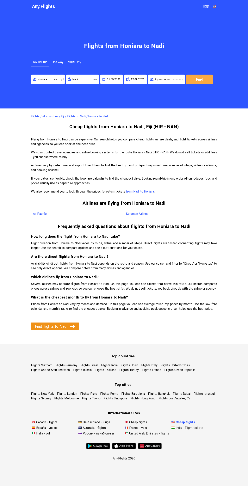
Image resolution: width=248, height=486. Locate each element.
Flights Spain (129, 365)
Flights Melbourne (66, 398)
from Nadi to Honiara (140, 191)
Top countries (123, 356)
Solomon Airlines (137, 214)
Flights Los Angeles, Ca (174, 398)
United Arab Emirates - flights (149, 433)
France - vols (138, 428)
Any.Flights (43, 6)
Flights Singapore (115, 398)
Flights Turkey (129, 370)
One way (57, 62)
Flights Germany (66, 365)
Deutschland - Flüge (96, 422)
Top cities (123, 384)
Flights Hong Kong (142, 398)
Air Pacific (40, 214)
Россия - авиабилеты (98, 433)
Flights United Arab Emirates (50, 370)
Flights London (67, 394)
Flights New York (42, 394)
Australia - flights (94, 428)
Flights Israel (89, 365)
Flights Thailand (105, 370)
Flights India (109, 365)
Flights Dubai (181, 394)
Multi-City (74, 62)
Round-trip (40, 62)
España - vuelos (47, 428)
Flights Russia (82, 370)
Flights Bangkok (159, 394)
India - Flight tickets (189, 428)
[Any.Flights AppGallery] (150, 448)
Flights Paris (88, 394)
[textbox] (48, 79)
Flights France (151, 370)
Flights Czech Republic (179, 370)
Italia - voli (43, 433)
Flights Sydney (41, 398)
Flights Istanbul (204, 394)
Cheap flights (138, 422)
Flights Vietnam (41, 365)
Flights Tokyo (91, 398)
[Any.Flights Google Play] (98, 448)
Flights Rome (109, 394)
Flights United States (175, 365)
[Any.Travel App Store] (124, 448)
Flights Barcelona (133, 394)
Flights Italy (149, 365)
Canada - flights (46, 422)
